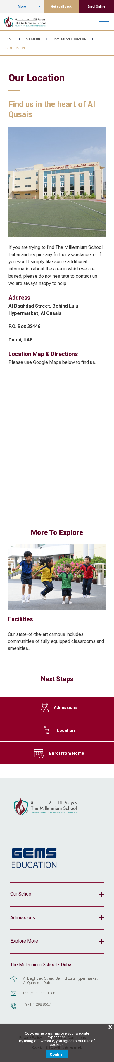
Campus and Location (69, 39)
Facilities (20, 619)
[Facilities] (57, 577)
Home (9, 39)
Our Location (15, 48)
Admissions (65, 707)
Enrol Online (96, 6)
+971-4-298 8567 (37, 1004)
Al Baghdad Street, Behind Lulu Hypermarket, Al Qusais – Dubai (61, 980)
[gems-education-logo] (34, 858)
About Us (33, 39)
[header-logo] (28, 21)
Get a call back (61, 6)
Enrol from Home (66, 753)
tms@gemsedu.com (39, 993)
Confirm (57, 1054)
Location (66, 730)
